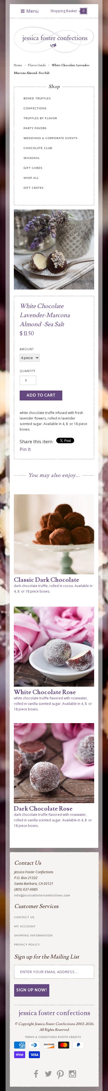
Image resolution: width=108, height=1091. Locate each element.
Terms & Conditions (41, 1037)
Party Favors (35, 128)
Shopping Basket (67, 11)
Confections (35, 108)
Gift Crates (33, 188)
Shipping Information (33, 935)
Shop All (31, 178)
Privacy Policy (27, 944)
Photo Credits (69, 1037)
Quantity (27, 371)
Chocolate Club (38, 148)
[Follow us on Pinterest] (60, 1076)
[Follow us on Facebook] (36, 1076)
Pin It (25, 449)
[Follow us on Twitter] (48, 1076)
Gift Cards (33, 168)
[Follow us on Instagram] (72, 1076)
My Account (25, 926)
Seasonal (32, 158)
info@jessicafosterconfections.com (42, 895)
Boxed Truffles (37, 98)
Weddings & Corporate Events (51, 138)
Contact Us (24, 917)
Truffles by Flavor (40, 118)
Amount (27, 349)
